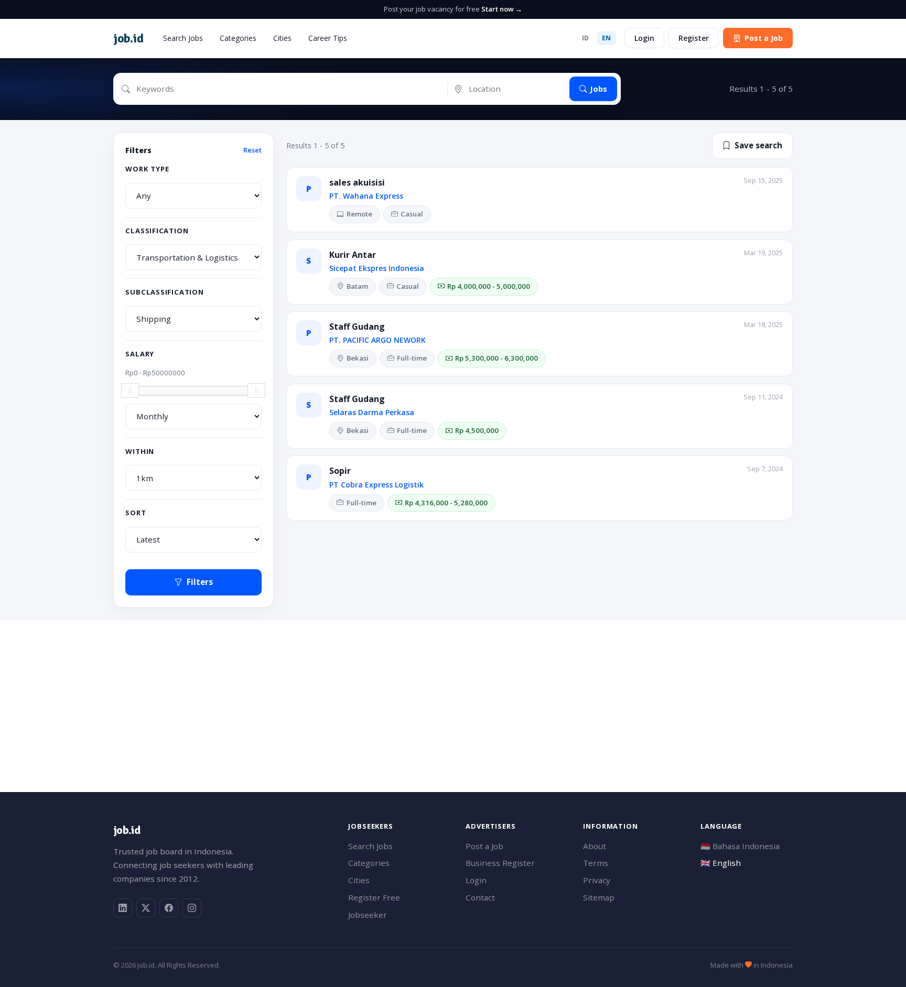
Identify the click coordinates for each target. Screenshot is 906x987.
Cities (282, 38)
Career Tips (327, 38)
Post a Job (764, 38)
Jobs (598, 88)
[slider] (130, 390)
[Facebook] (168, 907)
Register (693, 38)
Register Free (374, 897)
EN (606, 38)
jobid (128, 38)
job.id (126, 830)
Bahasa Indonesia (740, 846)
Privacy (596, 880)
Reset (252, 150)
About (594, 846)
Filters (200, 582)
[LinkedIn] (122, 907)
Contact (480, 897)
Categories (238, 38)
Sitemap (598, 897)
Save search (758, 145)
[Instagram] (191, 907)
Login (644, 38)
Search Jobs (183, 38)
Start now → (501, 9)
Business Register (500, 863)
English (720, 863)
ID (585, 38)
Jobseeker (367, 914)
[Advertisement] (427, 693)
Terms (595, 863)
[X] (145, 907)
